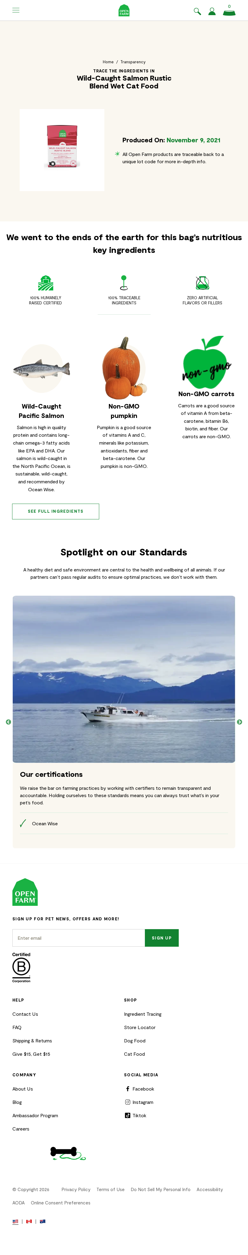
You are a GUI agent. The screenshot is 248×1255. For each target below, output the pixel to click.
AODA (18, 1202)
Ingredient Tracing (143, 1014)
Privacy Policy (75, 1189)
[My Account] (212, 13)
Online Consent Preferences (60, 1202)
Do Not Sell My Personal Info (161, 1189)
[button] (16, 10)
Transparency (132, 61)
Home (108, 61)
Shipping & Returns (32, 1040)
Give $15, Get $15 (31, 1054)
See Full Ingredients (56, 511)
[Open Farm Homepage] (124, 10)
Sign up (162, 937)
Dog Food (134, 1040)
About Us (22, 1088)
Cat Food (134, 1054)
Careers (20, 1128)
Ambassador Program (35, 1115)
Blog (17, 1102)
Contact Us (25, 1014)
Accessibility (210, 1189)
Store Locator (139, 1027)
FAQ (16, 1027)
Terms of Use (110, 1189)
